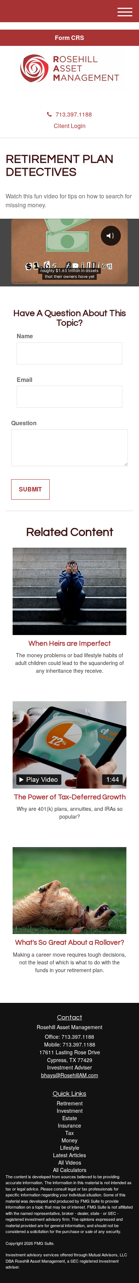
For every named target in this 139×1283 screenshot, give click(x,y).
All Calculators (69, 1169)
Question (24, 423)
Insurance (69, 1125)
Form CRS (69, 37)
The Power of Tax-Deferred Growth (70, 797)
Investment (70, 1110)
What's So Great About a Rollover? (69, 942)
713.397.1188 (74, 114)
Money (69, 1140)
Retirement (70, 1103)
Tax (69, 1132)
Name (25, 336)
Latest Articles (69, 1155)
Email (24, 380)
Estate (69, 1118)
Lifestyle (69, 1147)
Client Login (70, 125)
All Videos (69, 1162)
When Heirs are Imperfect (70, 643)
